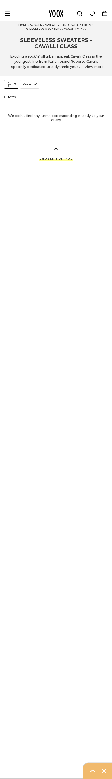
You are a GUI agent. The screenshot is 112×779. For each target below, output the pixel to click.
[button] (56, 149)
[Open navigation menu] (7, 13)
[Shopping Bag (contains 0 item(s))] (104, 13)
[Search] (79, 13)
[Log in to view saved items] (92, 13)
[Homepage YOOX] (56, 13)
